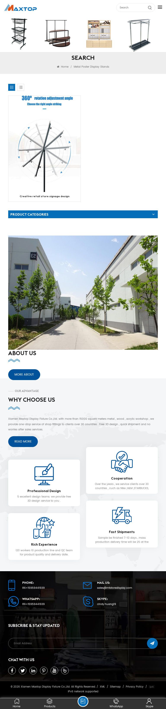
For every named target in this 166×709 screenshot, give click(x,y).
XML (102, 687)
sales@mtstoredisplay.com (114, 588)
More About (24, 374)
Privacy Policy (135, 687)
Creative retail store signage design (44, 196)
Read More (23, 441)
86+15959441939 (33, 588)
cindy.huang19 (106, 604)
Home (64, 67)
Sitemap (115, 687)
